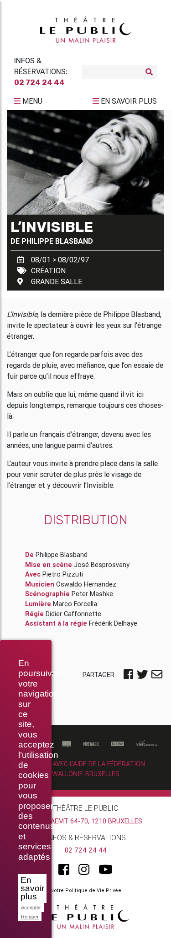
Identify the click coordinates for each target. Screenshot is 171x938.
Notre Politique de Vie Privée (85, 890)
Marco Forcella (75, 604)
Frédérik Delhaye (113, 623)
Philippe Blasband (57, 241)
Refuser (30, 916)
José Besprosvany (102, 565)
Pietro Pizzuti (62, 574)
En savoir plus (32, 888)
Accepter (31, 907)
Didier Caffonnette (73, 614)
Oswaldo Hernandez (86, 584)
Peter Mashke (92, 594)
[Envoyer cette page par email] (157, 675)
